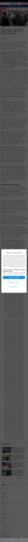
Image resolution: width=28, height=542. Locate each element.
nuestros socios (19, 255)
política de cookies (13, 266)
